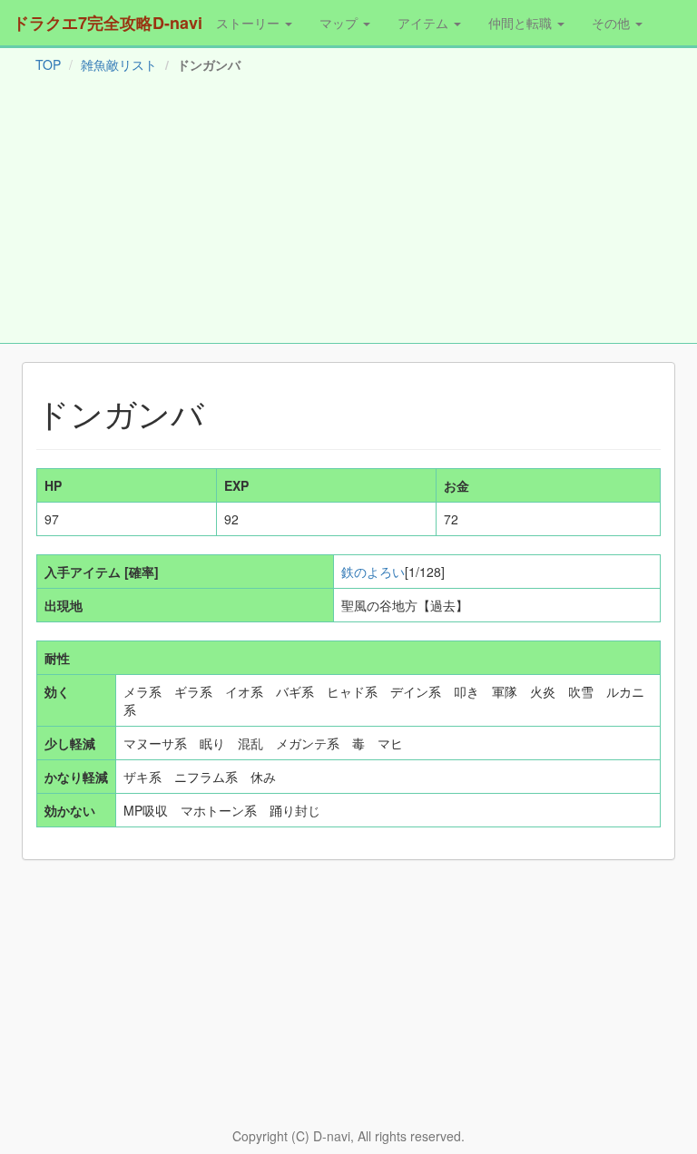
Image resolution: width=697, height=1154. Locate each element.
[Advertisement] (348, 212)
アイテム (425, 23)
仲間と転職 (521, 23)
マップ (340, 23)
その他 (612, 23)
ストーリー (249, 23)
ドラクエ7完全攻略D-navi (107, 22)
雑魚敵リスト (119, 64)
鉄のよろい (373, 571)
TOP (48, 64)
